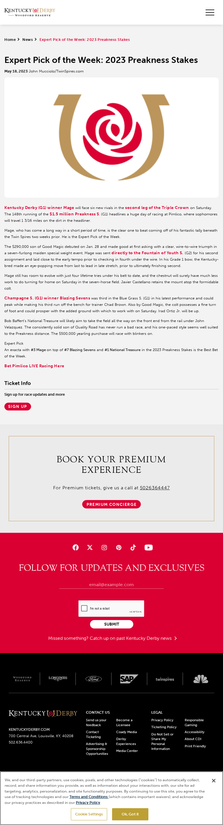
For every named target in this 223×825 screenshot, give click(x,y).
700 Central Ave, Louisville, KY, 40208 (41, 736)
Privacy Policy (162, 720)
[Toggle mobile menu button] (210, 12)
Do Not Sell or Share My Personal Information (162, 741)
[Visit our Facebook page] (75, 547)
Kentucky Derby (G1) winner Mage (39, 207)
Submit (111, 624)
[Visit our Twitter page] (90, 547)
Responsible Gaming (194, 722)
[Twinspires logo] (165, 679)
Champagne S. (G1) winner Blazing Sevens (47, 298)
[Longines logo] (58, 679)
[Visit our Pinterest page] (118, 547)
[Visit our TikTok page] (133, 547)
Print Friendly (195, 746)
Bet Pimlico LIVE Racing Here (34, 366)
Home (10, 39)
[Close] (213, 780)
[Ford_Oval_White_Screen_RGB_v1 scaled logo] (94, 679)
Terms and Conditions (89, 797)
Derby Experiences (126, 741)
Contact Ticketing (93, 734)
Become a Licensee (124, 722)
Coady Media (126, 732)
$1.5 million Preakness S (74, 214)
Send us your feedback (96, 722)
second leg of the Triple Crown (157, 207)
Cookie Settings (89, 814)
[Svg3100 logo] (201, 679)
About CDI (193, 739)
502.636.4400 (21, 742)
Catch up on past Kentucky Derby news (131, 638)
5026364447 (155, 487)
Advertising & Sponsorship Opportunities (97, 749)
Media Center (127, 751)
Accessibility (194, 732)
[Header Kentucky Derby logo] (29, 12)
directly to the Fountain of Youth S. (148, 252)
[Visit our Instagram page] (104, 547)
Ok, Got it (130, 814)
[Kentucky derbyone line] (43, 713)
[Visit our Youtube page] (147, 547)
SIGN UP (17, 406)
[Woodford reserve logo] (22, 679)
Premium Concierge (112, 504)
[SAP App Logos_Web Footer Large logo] (129, 679)
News (27, 39)
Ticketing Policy (164, 727)
